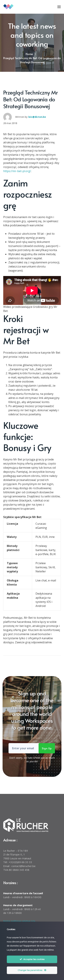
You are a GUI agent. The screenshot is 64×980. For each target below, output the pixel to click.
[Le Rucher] (20, 6)
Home (29, 54)
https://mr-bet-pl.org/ (17, 171)
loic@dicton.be (37, 116)
